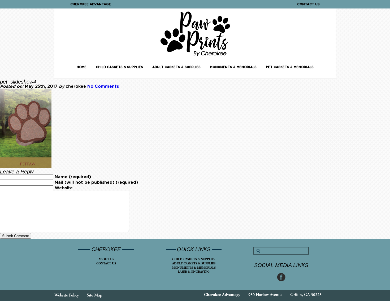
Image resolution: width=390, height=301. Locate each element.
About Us (106, 259)
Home (81, 67)
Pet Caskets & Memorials (290, 67)
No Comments (103, 86)
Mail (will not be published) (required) (96, 182)
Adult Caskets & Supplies (176, 67)
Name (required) (73, 177)
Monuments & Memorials (233, 67)
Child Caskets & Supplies (119, 67)
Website (64, 188)
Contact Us (308, 4)
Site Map (94, 295)
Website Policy (66, 295)
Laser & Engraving (194, 272)
